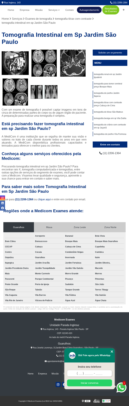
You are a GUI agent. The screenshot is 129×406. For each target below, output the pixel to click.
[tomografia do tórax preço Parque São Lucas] (44, 92)
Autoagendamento (89, 10)
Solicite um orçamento (110, 52)
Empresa (24, 10)
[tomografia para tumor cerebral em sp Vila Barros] (44, 63)
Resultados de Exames (111, 10)
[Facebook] (2, 208)
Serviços (52, 10)
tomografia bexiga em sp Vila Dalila (110, 118)
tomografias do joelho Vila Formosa (110, 134)
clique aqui (44, 199)
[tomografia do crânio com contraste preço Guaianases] (15, 92)
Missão (39, 10)
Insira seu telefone (89, 366)
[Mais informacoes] (123, 10)
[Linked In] (2, 203)
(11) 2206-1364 (119, 2)
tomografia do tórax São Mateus (108, 112)
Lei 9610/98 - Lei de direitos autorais (75, 309)
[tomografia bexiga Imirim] (15, 63)
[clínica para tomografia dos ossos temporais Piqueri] (73, 63)
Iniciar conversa (89, 382)
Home (11, 10)
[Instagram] (58, 384)
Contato (69, 10)
